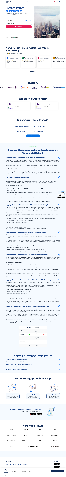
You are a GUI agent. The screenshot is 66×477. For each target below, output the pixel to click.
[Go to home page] (9, 2)
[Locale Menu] (55, 2)
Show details (15, 475)
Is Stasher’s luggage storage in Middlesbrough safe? (17, 359)
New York (19, 464)
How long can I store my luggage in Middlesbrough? (17, 366)
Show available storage (18, 26)
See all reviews (32, 71)
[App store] (39, 414)
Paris (10, 464)
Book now (33, 135)
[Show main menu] (59, 2)
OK (57, 470)
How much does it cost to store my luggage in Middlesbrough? (19, 364)
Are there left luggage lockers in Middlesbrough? (16, 369)
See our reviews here (21, 311)
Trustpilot (24, 167)
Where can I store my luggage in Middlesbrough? (16, 361)
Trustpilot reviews (9, 182)
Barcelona (14, 464)
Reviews (39, 1)
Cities (8, 458)
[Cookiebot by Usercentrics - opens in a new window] (6, 475)
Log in (57, 1)
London (7, 464)
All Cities (27, 1)
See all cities (25, 464)
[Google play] (33, 414)
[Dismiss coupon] (64, 191)
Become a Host (33, 1)
